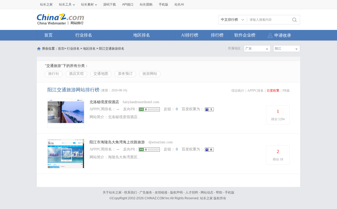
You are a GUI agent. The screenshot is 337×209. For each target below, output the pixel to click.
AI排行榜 (189, 35)
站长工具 (65, 4)
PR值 (286, 90)
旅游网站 (149, 74)
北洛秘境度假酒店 (104, 102)
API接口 (127, 4)
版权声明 (176, 192)
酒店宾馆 (76, 74)
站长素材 (87, 4)
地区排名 (141, 35)
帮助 (219, 192)
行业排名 (83, 35)
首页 (48, 35)
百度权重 (273, 90)
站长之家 (46, 4)
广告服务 (146, 192)
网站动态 (207, 192)
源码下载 (109, 4)
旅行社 (53, 74)
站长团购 (146, 4)
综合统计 (237, 90)
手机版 (229, 192)
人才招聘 (191, 192)
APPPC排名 (255, 90)
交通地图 (100, 74)
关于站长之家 (112, 192)
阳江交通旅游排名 (111, 48)
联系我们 (130, 192)
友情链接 (161, 192)
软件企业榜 (244, 35)
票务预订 (125, 74)
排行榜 (217, 35)
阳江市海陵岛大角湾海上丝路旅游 (117, 142)
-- (118, 109)
